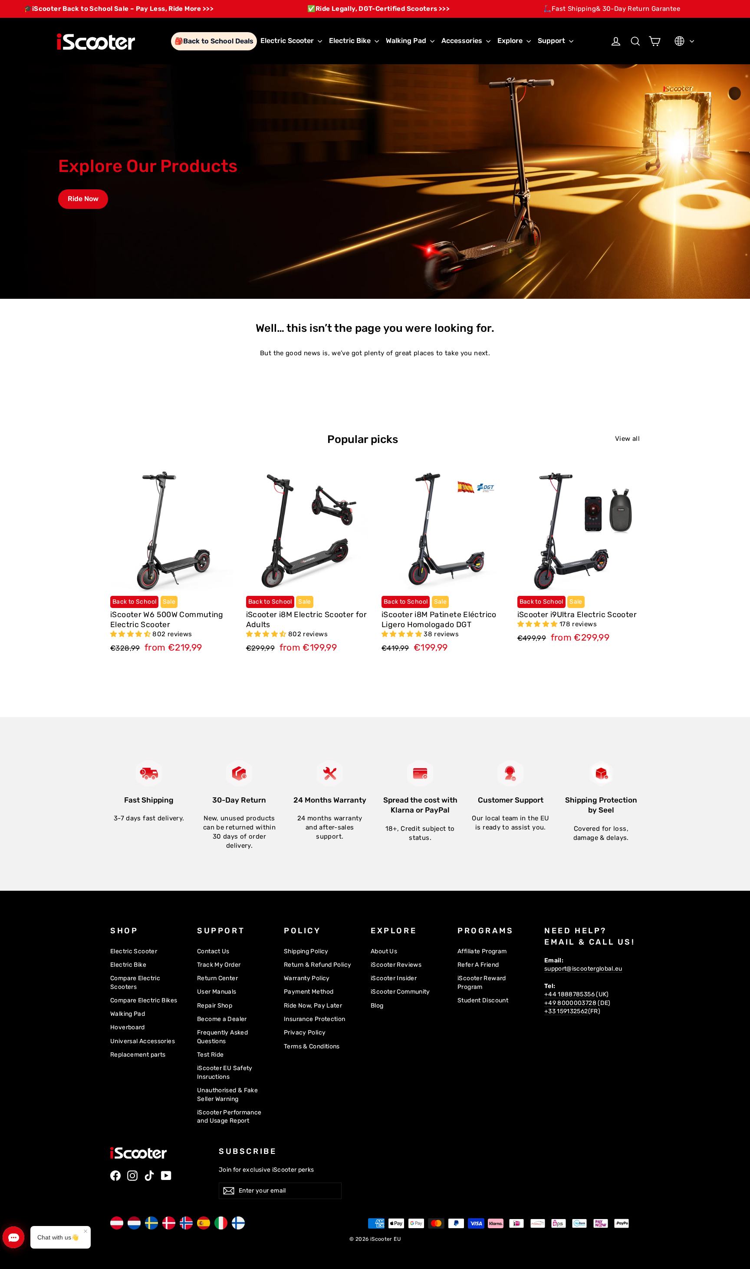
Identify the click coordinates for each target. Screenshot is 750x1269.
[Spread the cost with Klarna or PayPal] (420, 773)
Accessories (462, 40)
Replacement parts (137, 1054)
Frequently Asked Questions (222, 1036)
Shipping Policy (306, 951)
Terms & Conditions (312, 1046)
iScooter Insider (394, 978)
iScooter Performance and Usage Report (229, 1116)
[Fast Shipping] (149, 773)
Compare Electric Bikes (143, 1000)
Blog (377, 1005)
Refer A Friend (478, 964)
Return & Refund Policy (317, 964)
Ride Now (83, 199)
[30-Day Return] (239, 773)
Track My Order (218, 964)
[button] (131, 634)
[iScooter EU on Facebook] (115, 1175)
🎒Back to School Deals (213, 41)
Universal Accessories (142, 1041)
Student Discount (482, 1000)
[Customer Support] (510, 773)
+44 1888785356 (569, 994)
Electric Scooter (288, 40)
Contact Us (213, 951)
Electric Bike (350, 40)
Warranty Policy (307, 978)
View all (627, 439)
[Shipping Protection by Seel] (601, 773)
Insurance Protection (314, 1018)
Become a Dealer (222, 1018)
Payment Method (308, 991)
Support (552, 40)
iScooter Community (400, 991)
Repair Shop (214, 1005)
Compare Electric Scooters (135, 982)
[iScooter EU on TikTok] (149, 1175)
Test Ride (210, 1054)
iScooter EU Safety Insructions (225, 1072)
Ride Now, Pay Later (313, 1005)
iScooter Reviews (396, 964)
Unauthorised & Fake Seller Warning (227, 1094)
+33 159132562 (566, 1011)
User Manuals (217, 991)
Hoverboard (127, 1027)
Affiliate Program (482, 951)
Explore (510, 40)
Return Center (217, 978)
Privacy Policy (305, 1032)
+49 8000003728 (570, 1002)
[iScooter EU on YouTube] (166, 1175)
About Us (384, 951)
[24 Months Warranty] (330, 773)
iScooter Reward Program (481, 982)
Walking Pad (407, 40)
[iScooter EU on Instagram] (132, 1175)
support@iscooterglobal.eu (583, 968)
